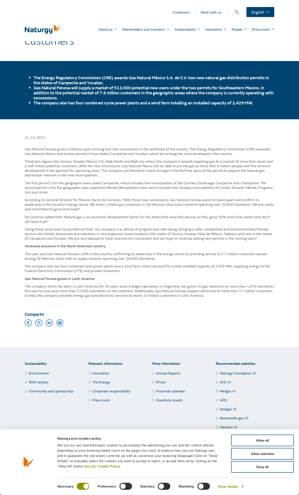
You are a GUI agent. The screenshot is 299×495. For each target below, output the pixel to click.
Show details (228, 486)
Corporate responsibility (111, 391)
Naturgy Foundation (236, 373)
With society (38, 382)
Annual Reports (168, 373)
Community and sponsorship (51, 391)
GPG (223, 400)
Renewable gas (232, 418)
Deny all (262, 467)
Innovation (100, 373)
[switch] (126, 486)
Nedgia (225, 391)
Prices (161, 382)
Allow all (262, 440)
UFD (223, 382)
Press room (101, 400)
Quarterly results (169, 400)
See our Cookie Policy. (102, 466)
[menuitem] (184, 12)
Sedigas (226, 409)
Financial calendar (170, 391)
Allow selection (262, 454)
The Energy (101, 382)
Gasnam (226, 427)
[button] (28, 322)
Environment (39, 373)
